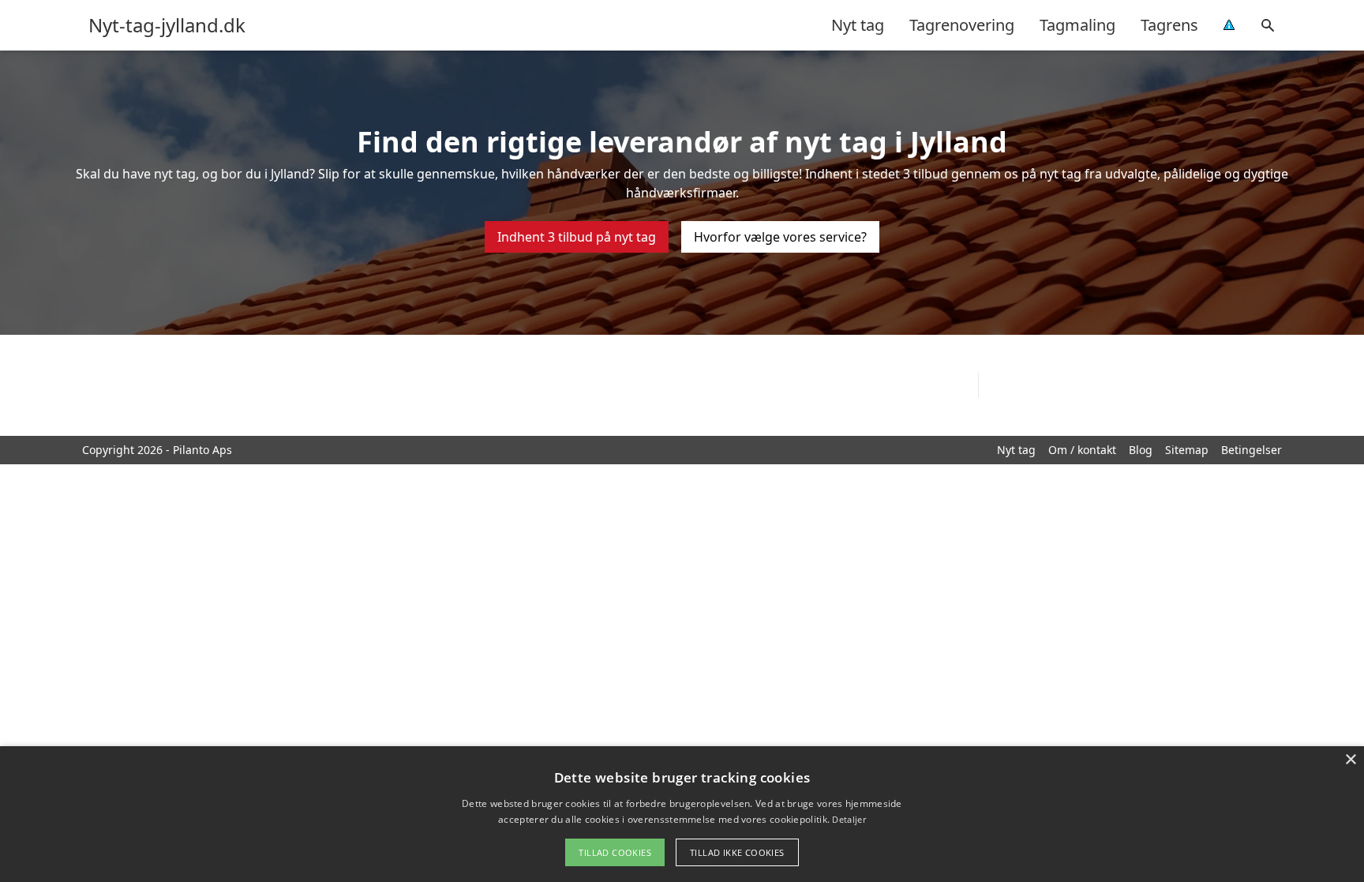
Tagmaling (1077, 25)
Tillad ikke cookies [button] (737, 852)
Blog (1140, 449)
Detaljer (848, 819)
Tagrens (1169, 25)
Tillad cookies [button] (615, 852)
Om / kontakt (1082, 449)
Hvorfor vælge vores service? (780, 237)
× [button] (1350, 760)
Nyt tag (857, 25)
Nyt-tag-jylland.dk (166, 25)
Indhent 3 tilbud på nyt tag (576, 237)
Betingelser (1251, 449)
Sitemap (1186, 449)
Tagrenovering (961, 25)
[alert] (682, 814)
